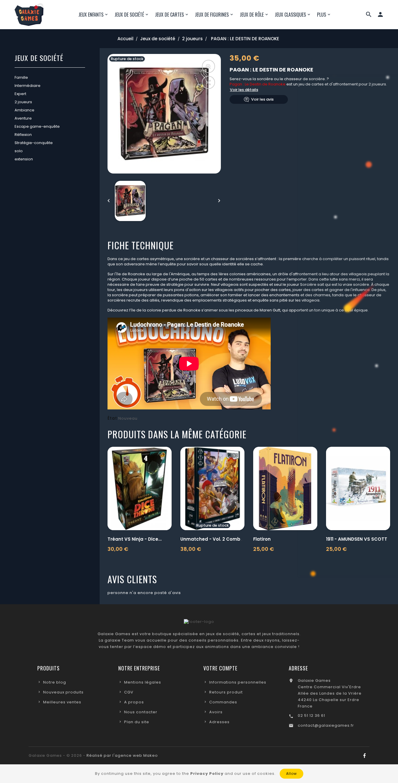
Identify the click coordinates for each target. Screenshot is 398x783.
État (112, 418)
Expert (20, 94)
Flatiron (262, 539)
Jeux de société (39, 58)
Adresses (219, 722)
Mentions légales (142, 682)
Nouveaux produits (63, 692)
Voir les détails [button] (244, 89)
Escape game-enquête (37, 126)
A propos (134, 702)
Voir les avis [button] (262, 99)
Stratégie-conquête (34, 143)
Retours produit (226, 692)
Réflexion (23, 134)
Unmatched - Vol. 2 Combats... (216, 539)
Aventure (23, 118)
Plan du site (136, 722)
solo (19, 151)
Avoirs (216, 712)
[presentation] (109, 201)
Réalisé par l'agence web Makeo (122, 755)
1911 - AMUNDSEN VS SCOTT (356, 539)
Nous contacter (140, 712)
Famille (21, 77)
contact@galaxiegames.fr (326, 725)
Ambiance (24, 110)
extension (24, 159)
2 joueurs (23, 102)
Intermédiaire (27, 85)
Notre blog (54, 682)
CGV (128, 692)
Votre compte (220, 668)
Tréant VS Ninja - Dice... (135, 539)
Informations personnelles (237, 682)
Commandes (223, 702)
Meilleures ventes (62, 702)
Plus (321, 14)
